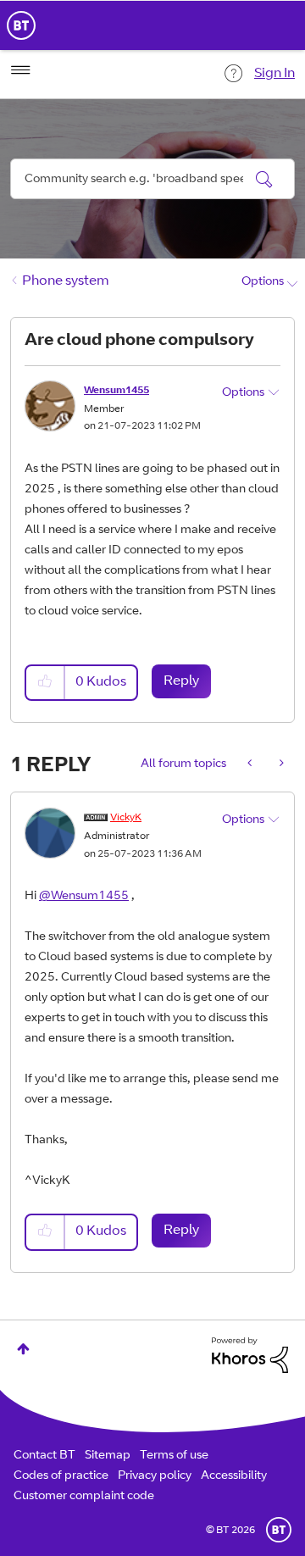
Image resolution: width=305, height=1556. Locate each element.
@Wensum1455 (84, 897)
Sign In (274, 74)
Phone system (65, 281)
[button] (45, 682)
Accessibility (234, 1476)
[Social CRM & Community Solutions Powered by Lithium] (250, 1356)
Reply (181, 681)
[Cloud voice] (251, 764)
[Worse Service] (280, 764)
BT (278, 1529)
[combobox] (152, 178)
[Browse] (20, 70)
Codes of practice (61, 1476)
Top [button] (23, 1348)
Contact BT (44, 1456)
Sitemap (107, 1456)
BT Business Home (21, 25)
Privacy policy (154, 1476)
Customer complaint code (84, 1497)
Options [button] (262, 282)
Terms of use (174, 1456)
